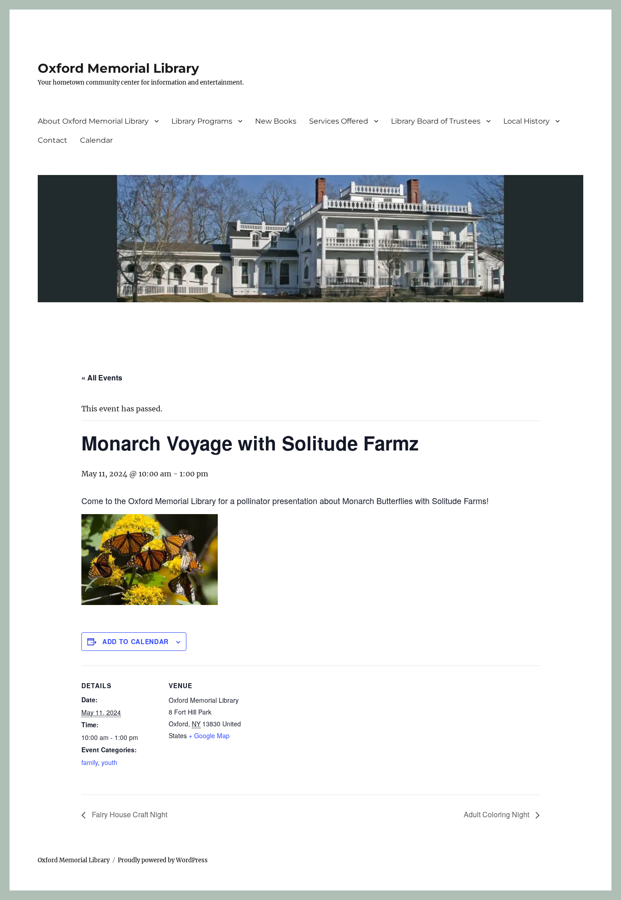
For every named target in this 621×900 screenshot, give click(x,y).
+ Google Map (209, 735)
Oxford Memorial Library (118, 68)
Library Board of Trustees (436, 121)
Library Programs (201, 121)
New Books (275, 121)
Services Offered (338, 121)
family (89, 762)
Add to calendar (135, 641)
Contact (52, 140)
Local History (526, 121)
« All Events (101, 377)
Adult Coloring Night (497, 814)
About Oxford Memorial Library (93, 121)
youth (109, 762)
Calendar (96, 140)
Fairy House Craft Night (128, 814)
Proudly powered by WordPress (163, 860)
